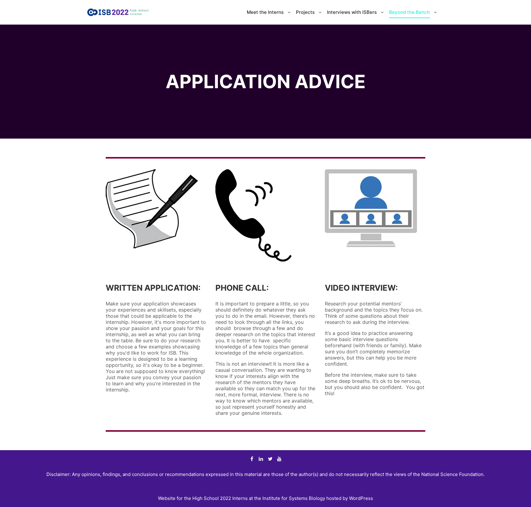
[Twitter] (270, 459)
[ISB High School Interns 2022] (118, 12)
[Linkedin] (261, 459)
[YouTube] (279, 459)
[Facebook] (252, 459)
